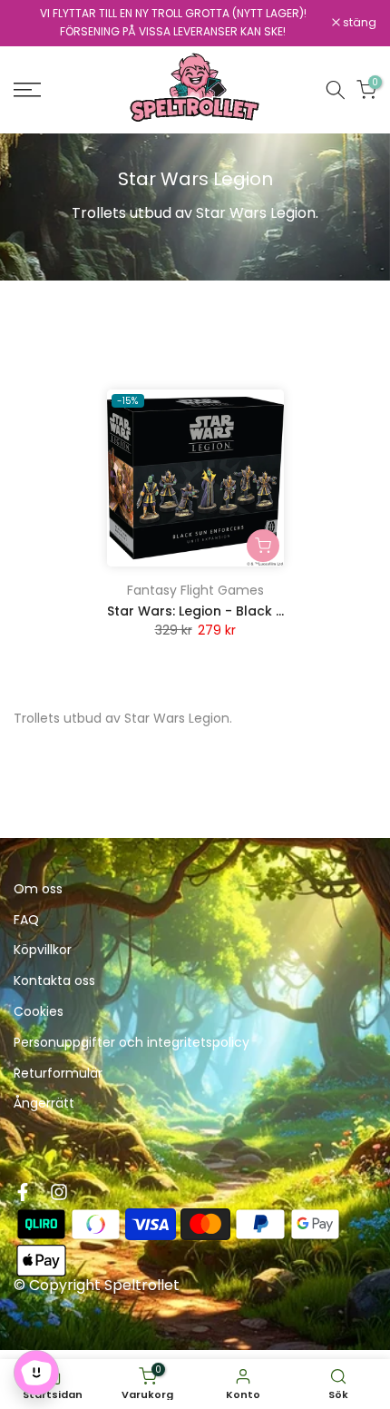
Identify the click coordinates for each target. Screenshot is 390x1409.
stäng (358, 22)
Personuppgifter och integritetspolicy (131, 1042)
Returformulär (58, 1073)
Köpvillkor (43, 950)
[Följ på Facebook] (23, 1192)
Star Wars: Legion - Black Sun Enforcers (236, 611)
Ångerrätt (44, 1103)
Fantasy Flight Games (195, 590)
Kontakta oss (54, 981)
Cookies (38, 1011)
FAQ (26, 920)
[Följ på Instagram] (59, 1192)
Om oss (38, 889)
